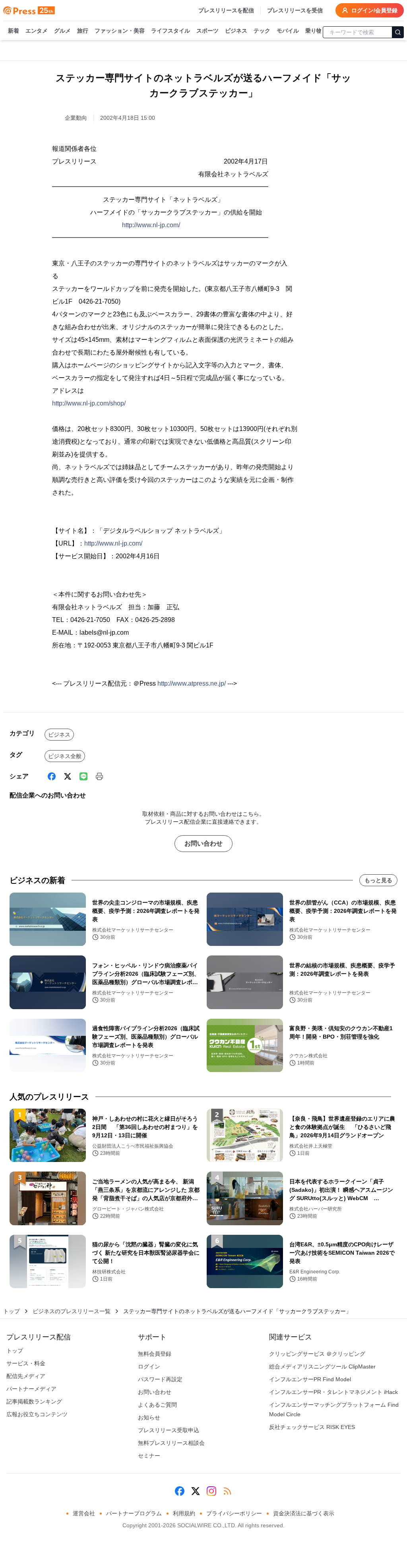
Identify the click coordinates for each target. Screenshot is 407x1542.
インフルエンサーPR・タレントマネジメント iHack (333, 1392)
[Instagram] (211, 1491)
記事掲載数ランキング (34, 1401)
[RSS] (227, 1491)
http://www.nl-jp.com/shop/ (89, 403)
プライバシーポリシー (234, 1513)
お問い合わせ (203, 843)
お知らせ (149, 1417)
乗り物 (313, 30)
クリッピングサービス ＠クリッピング (317, 1354)
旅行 (82, 30)
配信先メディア (25, 1376)
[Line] (83, 776)
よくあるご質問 (157, 1405)
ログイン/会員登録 (374, 10)
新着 (13, 30)
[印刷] (99, 776)
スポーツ (207, 30)
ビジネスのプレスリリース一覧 (71, 1311)
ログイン (149, 1366)
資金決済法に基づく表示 (303, 1513)
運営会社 (84, 1513)
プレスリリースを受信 (295, 10)
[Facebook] (52, 776)
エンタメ (36, 30)
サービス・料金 (25, 1363)
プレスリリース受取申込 (168, 1430)
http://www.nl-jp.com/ (151, 225)
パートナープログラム (134, 1513)
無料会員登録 (154, 1354)
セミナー (149, 1455)
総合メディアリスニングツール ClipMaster (322, 1366)
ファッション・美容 (120, 30)
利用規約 (184, 1513)
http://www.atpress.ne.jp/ (191, 683)
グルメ (62, 30)
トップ (11, 1311)
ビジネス (236, 30)
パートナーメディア (31, 1389)
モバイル (288, 30)
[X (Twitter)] (68, 776)
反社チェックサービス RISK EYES (312, 1427)
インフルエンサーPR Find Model (310, 1379)
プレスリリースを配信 (226, 10)
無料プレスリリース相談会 (171, 1443)
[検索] (398, 32)
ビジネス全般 (64, 756)
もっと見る (378, 880)
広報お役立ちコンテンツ (37, 1414)
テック (262, 30)
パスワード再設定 (160, 1379)
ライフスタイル (170, 30)
